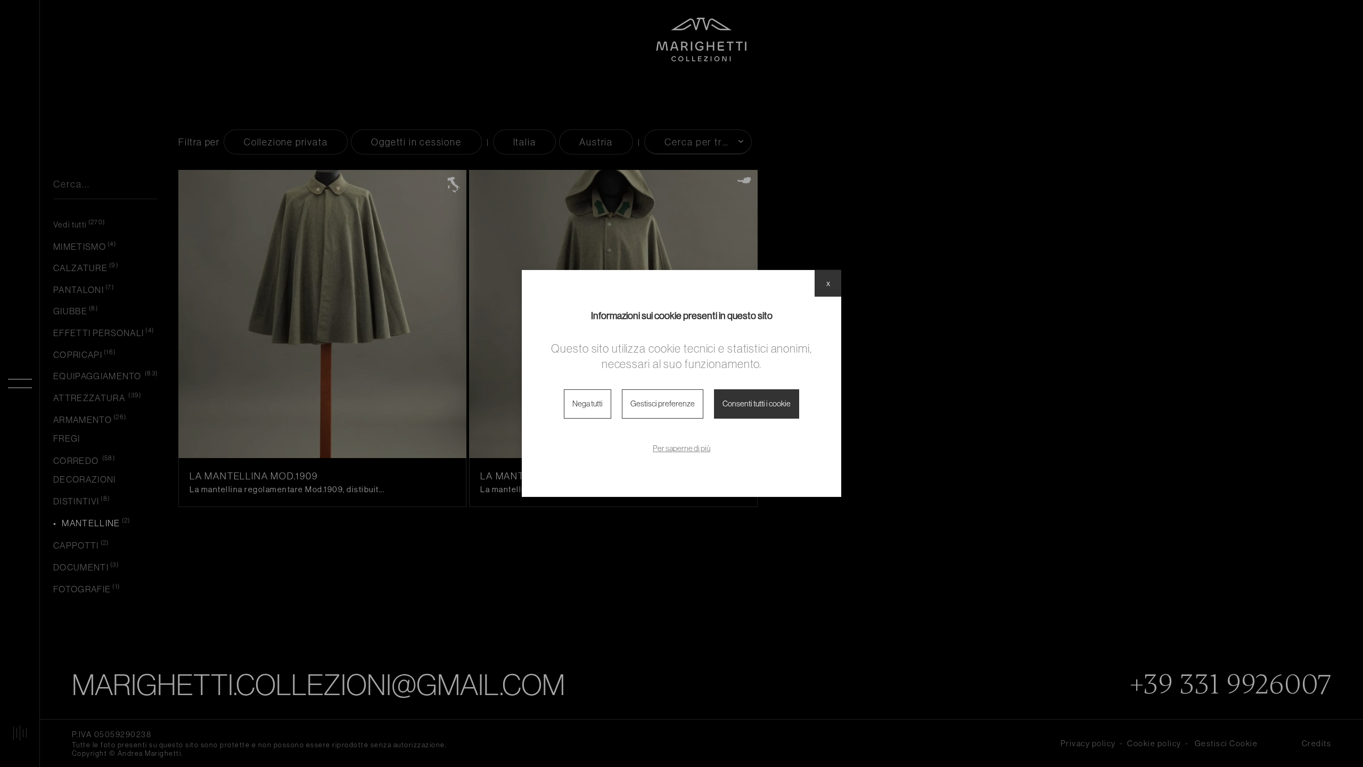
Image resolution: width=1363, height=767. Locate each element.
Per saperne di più (681, 448)
